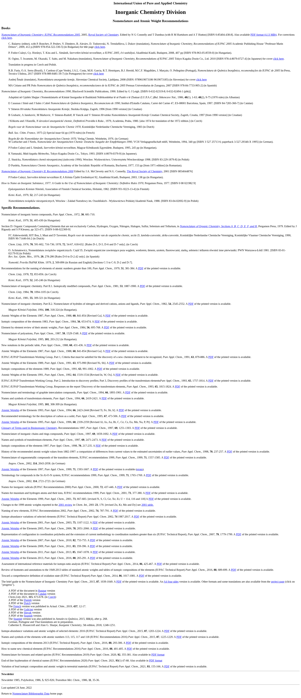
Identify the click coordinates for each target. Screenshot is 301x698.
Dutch (27, 603)
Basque (42, 590)
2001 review (65, 504)
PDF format (157, 654)
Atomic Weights (10, 410)
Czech (51, 596)
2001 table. (147, 504)
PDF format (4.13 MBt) (263, 34)
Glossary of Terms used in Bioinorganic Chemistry (29, 427)
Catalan (42, 593)
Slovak (28, 612)
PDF (140, 268)
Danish (28, 600)
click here (6, 37)
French (17, 606)
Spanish (28, 615)
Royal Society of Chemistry (103, 34)
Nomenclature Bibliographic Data (30, 693)
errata (140, 469)
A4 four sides (171, 581)
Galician (28, 609)
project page (277, 581)
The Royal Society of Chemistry (144, 171)
